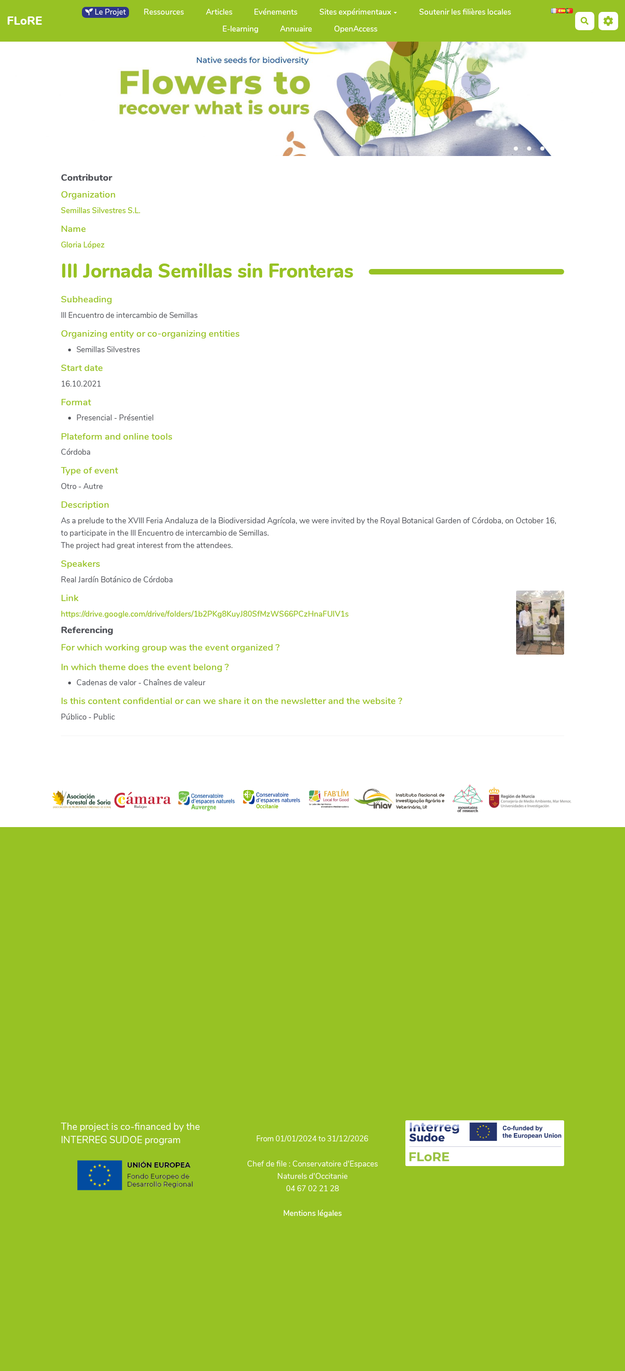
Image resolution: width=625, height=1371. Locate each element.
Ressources (164, 12)
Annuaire (296, 29)
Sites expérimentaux (355, 12)
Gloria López (83, 245)
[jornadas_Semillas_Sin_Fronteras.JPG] (535, 627)
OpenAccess (355, 29)
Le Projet (109, 12)
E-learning (240, 29)
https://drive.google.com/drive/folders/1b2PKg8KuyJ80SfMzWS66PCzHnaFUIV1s (205, 614)
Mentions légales (312, 1213)
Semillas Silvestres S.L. (100, 210)
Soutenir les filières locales (465, 12)
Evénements (275, 12)
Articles (219, 12)
